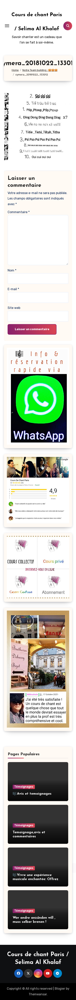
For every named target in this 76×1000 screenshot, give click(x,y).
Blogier (60, 988)
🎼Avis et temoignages (32, 794)
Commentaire (19, 212)
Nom (12, 270)
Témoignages (23, 786)
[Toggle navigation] (7, 25)
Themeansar (38, 994)
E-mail (13, 289)
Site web (14, 308)
